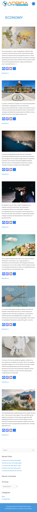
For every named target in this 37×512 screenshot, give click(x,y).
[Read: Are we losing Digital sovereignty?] (18, 296)
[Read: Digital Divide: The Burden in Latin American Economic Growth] (18, 245)
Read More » (5, 73)
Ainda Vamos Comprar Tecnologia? (11, 460)
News (3, 496)
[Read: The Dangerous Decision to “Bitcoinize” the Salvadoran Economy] (18, 90)
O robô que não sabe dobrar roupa (11, 465)
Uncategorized (6, 499)
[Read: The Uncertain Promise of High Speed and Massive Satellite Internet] (18, 141)
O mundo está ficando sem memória (12, 470)
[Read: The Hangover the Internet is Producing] (18, 192)
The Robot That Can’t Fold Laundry (11, 468)
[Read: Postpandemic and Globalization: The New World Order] (18, 37)
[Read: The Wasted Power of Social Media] (18, 400)
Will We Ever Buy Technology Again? (12, 463)
